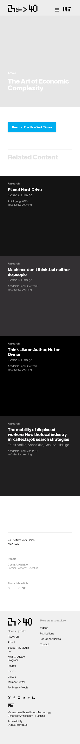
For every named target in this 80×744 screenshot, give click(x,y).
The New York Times (23, 540)
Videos (12, 676)
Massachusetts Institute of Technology (29, 712)
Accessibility (15, 721)
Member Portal (16, 682)
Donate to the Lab (18, 725)
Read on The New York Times (32, 127)
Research (13, 636)
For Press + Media (18, 687)
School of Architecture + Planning (26, 716)
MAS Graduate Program (16, 658)
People (12, 665)
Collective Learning (21, 204)
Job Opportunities (50, 639)
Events (12, 671)
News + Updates (17, 631)
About (11, 642)
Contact (44, 644)
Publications (47, 633)
